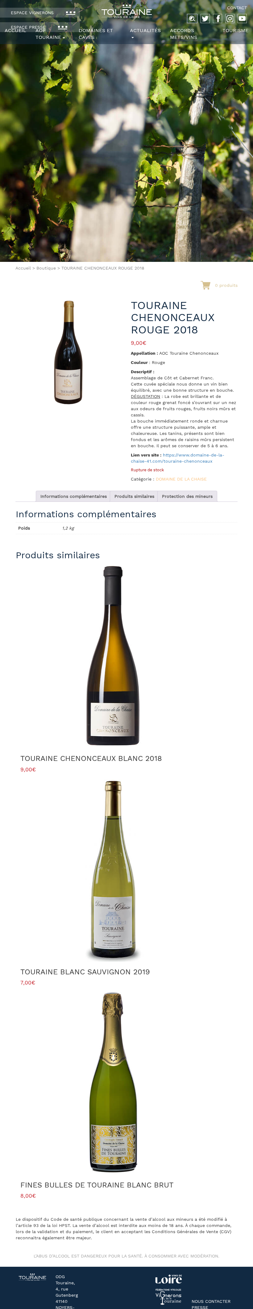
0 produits (226, 285)
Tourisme (235, 30)
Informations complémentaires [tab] (73, 496)
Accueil (15, 30)
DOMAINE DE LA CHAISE (181, 479)
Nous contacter (211, 1301)
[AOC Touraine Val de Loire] (126, 11)
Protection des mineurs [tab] (187, 496)
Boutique (46, 268)
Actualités (145, 30)
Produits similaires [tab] (134, 496)
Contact (237, 7)
